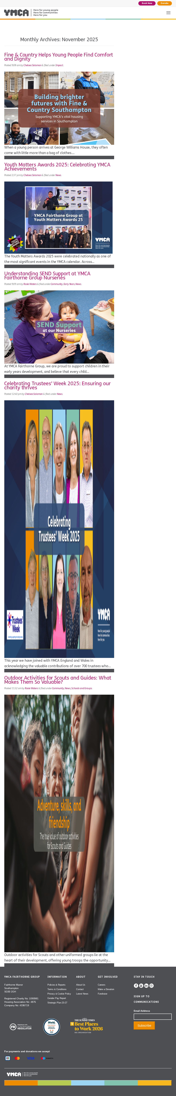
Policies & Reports (56, 985)
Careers (101, 985)
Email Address (142, 1010)
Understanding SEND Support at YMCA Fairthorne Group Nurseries (47, 275)
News (58, 175)
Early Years (69, 284)
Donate (164, 3)
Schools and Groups (81, 688)
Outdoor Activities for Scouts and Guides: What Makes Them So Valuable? (57, 680)
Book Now (147, 3)
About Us (80, 985)
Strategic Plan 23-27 (57, 1002)
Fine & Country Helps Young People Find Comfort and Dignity (58, 57)
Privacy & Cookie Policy (59, 993)
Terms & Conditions (57, 989)
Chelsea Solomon (32, 65)
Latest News (82, 993)
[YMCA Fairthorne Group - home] (31, 12)
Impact (59, 65)
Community (56, 284)
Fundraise (102, 993)
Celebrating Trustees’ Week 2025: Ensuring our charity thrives (57, 385)
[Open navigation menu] (168, 12)
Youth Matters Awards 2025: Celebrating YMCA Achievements (57, 167)
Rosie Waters (30, 284)
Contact (80, 989)
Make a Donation (106, 989)
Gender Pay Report (56, 998)
